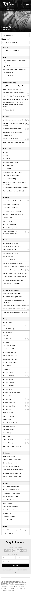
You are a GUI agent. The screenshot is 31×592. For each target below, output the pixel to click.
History (15, 586)
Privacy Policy (15, 572)
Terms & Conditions (5, 588)
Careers (11, 586)
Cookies (26, 588)
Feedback (5, 590)
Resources (21, 586)
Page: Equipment (8, 35)
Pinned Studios (9, 9)
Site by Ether (11, 590)
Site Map (13, 588)
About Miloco (4, 586)
